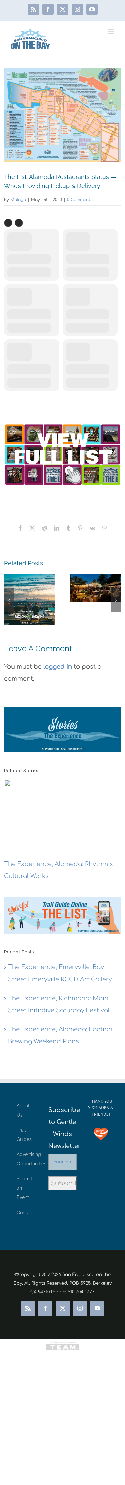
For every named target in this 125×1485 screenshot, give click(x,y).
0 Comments (79, 199)
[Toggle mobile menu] (111, 31)
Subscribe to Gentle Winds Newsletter (62, 1128)
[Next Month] (19, 223)
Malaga (18, 199)
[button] (9, 600)
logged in (57, 666)
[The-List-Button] (62, 454)
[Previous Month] (8, 223)
